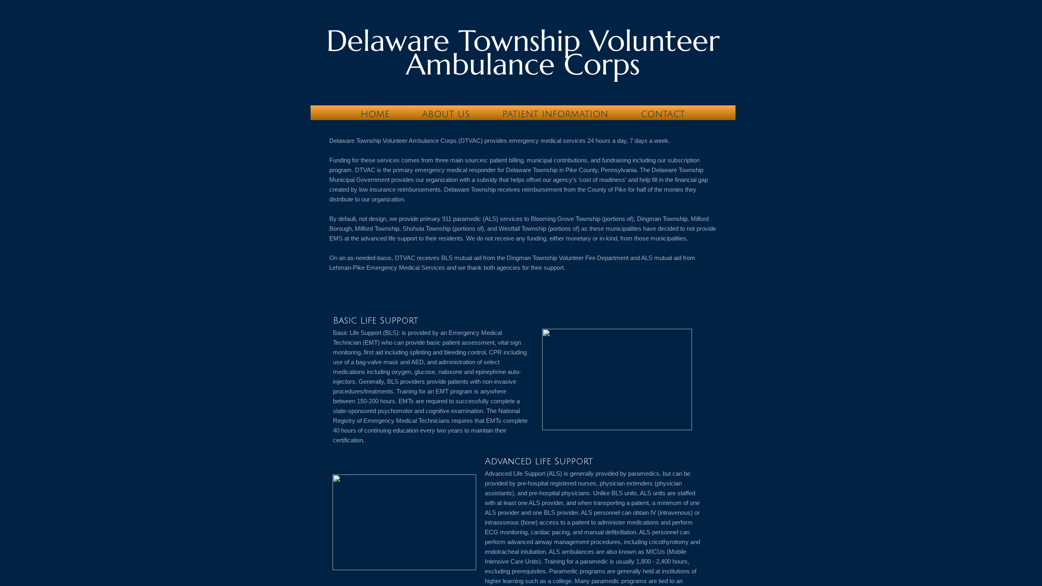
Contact (663, 114)
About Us (446, 114)
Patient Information (555, 114)
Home (375, 114)
